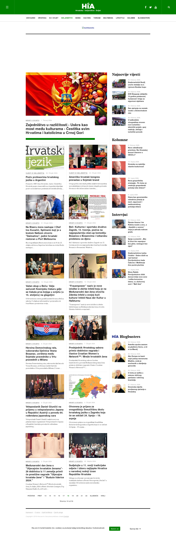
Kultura (87, 18)
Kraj (103, 496)
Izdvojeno (30, 18)
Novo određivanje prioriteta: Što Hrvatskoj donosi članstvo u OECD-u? (138, 151)
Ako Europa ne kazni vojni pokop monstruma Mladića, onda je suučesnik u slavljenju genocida (138, 361)
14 (50, 496)
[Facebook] (145, 7)
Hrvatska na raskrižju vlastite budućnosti (136, 165)
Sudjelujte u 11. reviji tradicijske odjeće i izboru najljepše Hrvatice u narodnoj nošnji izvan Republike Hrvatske (88, 469)
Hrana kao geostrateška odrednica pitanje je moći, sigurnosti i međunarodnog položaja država (137, 202)
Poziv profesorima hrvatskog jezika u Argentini (42, 178)
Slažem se (115, 529)
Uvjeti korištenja (47, 512)
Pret (40, 496)
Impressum (29, 512)
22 (86, 496)
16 (59, 496)
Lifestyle (120, 18)
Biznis (78, 18)
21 (82, 496)
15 (54, 496)
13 (45, 496)
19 (73, 496)
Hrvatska (42, 18)
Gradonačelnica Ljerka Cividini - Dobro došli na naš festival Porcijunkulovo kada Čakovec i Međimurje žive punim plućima (138, 259)
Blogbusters (144, 18)
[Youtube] (156, 7)
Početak (31, 496)
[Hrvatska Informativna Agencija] (88, 7)
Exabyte (66, 516)
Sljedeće (94, 496)
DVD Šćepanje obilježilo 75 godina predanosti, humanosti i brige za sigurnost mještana (137, 97)
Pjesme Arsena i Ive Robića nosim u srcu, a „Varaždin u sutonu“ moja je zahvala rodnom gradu (137, 227)
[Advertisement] (88, 52)
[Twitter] (150, 7)
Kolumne (131, 18)
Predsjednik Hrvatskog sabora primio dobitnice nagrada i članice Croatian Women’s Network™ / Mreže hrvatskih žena (88, 352)
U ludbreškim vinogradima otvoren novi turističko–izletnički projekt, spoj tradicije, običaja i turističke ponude (137, 126)
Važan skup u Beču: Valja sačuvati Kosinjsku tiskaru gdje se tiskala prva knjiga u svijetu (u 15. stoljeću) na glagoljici (45, 290)
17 (64, 496)
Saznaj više (134, 529)
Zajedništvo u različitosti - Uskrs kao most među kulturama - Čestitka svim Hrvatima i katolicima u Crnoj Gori (58, 128)
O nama (37, 512)
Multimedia (108, 18)
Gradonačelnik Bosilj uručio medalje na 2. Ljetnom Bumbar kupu (137, 84)
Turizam (97, 18)
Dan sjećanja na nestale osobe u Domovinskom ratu (138, 110)
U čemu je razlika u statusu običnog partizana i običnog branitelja (136, 376)
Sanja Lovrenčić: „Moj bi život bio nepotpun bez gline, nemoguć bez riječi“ (137, 242)
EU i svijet (53, 18)
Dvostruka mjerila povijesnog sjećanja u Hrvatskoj (137, 389)
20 (77, 496)
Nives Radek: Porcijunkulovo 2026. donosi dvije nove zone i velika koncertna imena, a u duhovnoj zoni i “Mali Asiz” (137, 278)
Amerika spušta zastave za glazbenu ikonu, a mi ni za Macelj (137, 346)
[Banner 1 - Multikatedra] (88, 27)
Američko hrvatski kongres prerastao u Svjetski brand (84, 178)
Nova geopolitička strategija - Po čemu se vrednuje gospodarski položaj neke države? (137, 184)
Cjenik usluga (58, 512)
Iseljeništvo (67, 18)
